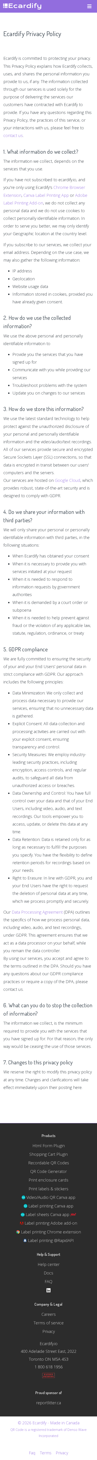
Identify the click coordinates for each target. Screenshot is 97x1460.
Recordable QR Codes (48, 1162)
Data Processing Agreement (37, 912)
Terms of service (49, 1322)
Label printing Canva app (50, 1206)
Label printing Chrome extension (50, 1232)
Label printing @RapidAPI (50, 1240)
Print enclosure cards (48, 1180)
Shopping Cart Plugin (48, 1154)
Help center (49, 1264)
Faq (32, 1452)
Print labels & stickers (48, 1188)
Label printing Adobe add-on (50, 1223)
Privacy (48, 1331)
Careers (49, 1314)
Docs (48, 1273)
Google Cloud (67, 480)
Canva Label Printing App (46, 195)
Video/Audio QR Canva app (50, 1197)
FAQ (48, 1281)
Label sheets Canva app (47, 1214)
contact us (13, 135)
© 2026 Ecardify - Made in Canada (48, 1422)
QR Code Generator (48, 1171)
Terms (45, 1452)
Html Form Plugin (48, 1145)
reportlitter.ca (48, 1402)
